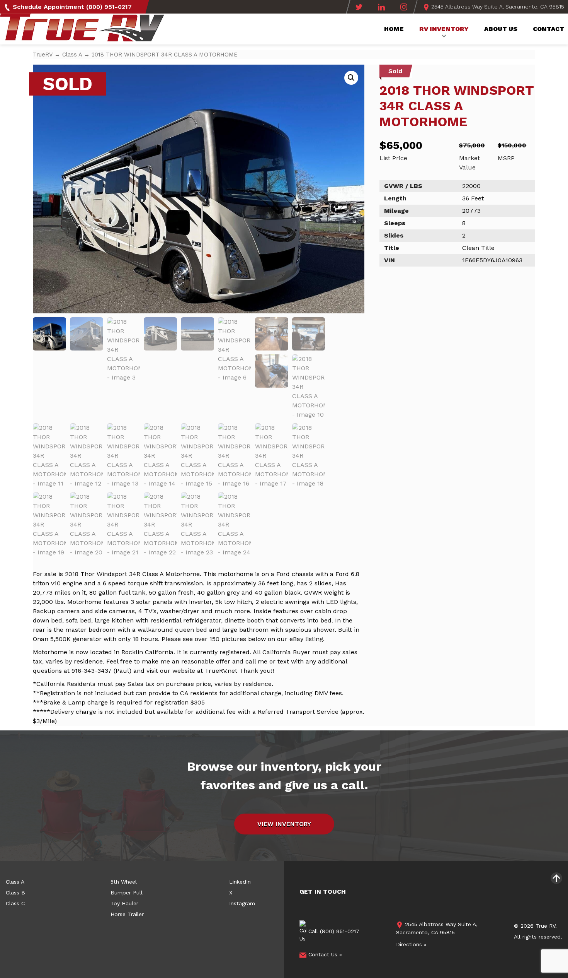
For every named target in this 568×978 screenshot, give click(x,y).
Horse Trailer (127, 914)
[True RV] (82, 30)
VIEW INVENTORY (284, 824)
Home (394, 28)
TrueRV (43, 54)
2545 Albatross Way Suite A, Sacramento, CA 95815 (497, 6)
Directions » (411, 944)
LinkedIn (240, 882)
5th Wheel (124, 882)
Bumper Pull (127, 892)
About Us (500, 28)
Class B (15, 892)
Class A (72, 54)
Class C (15, 903)
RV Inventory (444, 28)
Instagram (242, 903)
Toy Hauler (124, 903)
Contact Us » (324, 954)
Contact (548, 28)
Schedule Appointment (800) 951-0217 (71, 6)
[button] (351, 78)
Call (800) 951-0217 (332, 931)
